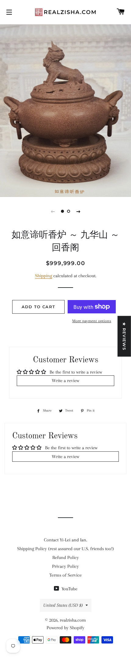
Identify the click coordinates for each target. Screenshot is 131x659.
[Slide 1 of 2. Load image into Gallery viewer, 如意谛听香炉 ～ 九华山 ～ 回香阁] (62, 211)
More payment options (91, 321)
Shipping (43, 275)
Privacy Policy (65, 566)
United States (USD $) (63, 605)
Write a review (65, 380)
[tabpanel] (65, 110)
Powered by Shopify (65, 627)
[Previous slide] (52, 211)
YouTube (68, 589)
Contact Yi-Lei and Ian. (65, 540)
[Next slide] (78, 211)
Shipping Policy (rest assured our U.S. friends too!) (65, 548)
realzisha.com (73, 620)
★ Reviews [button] (124, 336)
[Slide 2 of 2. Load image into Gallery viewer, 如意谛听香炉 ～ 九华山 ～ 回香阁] (69, 211)
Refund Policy (65, 557)
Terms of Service (65, 575)
